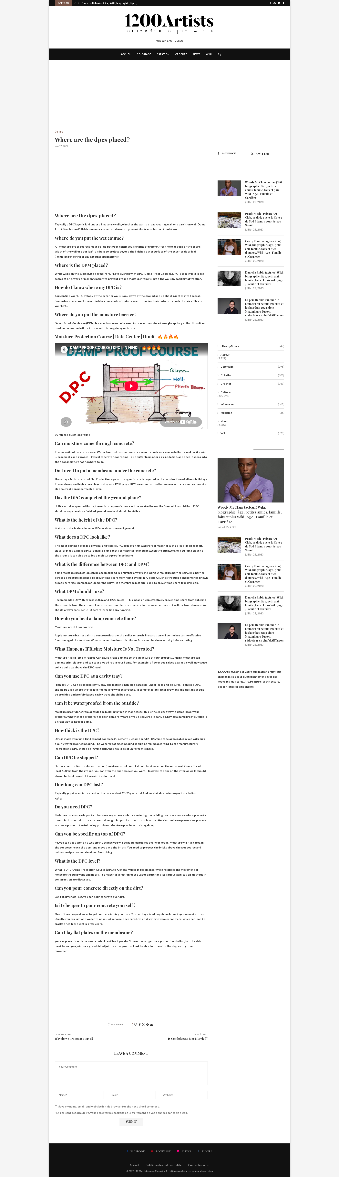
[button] (75, 3)
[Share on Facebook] (139, 1024)
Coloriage (144, 54)
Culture (226, 392)
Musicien (252, 412)
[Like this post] (135, 1024)
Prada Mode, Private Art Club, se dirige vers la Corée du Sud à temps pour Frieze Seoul (263, 219)
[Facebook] (270, 3)
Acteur (225, 354)
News (196, 54)
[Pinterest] (274, 3)
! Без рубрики (252, 346)
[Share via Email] (151, 1024)
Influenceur (252, 404)
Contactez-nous (199, 1165)
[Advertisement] (131, 101)
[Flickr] (279, 3)
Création (163, 54)
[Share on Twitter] (143, 1024)
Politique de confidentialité (164, 1165)
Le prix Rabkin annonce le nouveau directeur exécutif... (113, 3)
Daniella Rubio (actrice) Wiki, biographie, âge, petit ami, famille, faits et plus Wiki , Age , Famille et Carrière (264, 278)
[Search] (219, 54)
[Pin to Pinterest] (147, 1024)
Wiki (209, 54)
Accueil (125, 54)
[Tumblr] (283, 3)
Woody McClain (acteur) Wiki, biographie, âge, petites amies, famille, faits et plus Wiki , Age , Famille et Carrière (264, 190)
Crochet (181, 54)
